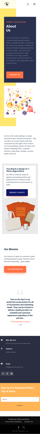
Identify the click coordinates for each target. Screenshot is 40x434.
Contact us (14, 75)
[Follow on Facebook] (3, 373)
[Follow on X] (7, 373)
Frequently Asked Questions (18, 419)
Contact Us (28, 422)
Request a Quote (17, 192)
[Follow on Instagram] (11, 373)
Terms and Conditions (13, 422)
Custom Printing (15, 269)
